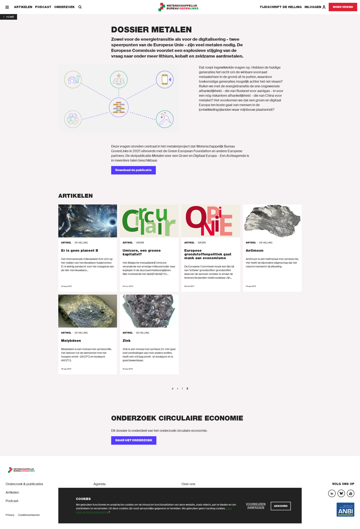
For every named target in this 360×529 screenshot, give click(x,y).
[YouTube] (350, 493)
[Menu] (7, 7)
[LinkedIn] (332, 493)
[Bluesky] (341, 493)
